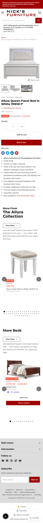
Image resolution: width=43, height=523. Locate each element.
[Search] (38, 20)
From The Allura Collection (11, 97)
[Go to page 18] (38, 311)
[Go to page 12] (26, 311)
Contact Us (9, 490)
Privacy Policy (30, 490)
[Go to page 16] (34, 311)
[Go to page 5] (12, 311)
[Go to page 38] (17, 315)
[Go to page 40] (21, 315)
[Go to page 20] (6, 313)
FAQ (15, 492)
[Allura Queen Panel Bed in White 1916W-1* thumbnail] (5, 88)
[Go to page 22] (10, 313)
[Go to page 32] (30, 313)
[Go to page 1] (4, 311)
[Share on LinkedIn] (12, 153)
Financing (8, 492)
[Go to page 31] (28, 313)
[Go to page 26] (18, 313)
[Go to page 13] (28, 311)
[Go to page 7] (16, 311)
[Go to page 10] (22, 311)
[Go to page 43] (27, 315)
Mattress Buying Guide (28, 492)
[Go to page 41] (23, 315)
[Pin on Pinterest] (16, 153)
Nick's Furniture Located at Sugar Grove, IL (17, 495)
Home (3, 38)
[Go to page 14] (30, 311)
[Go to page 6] (14, 311)
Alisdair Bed (11, 387)
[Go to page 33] (32, 313)
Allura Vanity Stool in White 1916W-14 (22, 289)
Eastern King (29, 195)
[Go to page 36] (38, 313)
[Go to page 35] (36, 313)
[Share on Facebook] (3, 153)
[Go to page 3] (8, 311)
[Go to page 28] (22, 313)
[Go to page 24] (14, 313)
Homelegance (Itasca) (12, 108)
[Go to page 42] (25, 315)
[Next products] (39, 279)
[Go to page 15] (32, 311)
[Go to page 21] (8, 313)
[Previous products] (4, 279)
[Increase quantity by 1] (22, 126)
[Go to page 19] (4, 313)
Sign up (34, 479)
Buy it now (21, 142)
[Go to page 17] (36, 311)
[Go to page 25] (16, 313)
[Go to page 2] (6, 311)
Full (18, 195)
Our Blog (38, 495)
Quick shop (24, 398)
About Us (19, 490)
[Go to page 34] (34, 313)
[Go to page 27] (20, 313)
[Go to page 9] (20, 311)
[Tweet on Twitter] (7, 153)
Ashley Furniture (11, 389)
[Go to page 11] (24, 311)
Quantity (4, 121)
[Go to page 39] (19, 315)
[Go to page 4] (10, 311)
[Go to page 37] (15, 315)
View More (10, 225)
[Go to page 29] (24, 313)
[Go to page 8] (18, 311)
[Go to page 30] (26, 313)
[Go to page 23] (12, 313)
